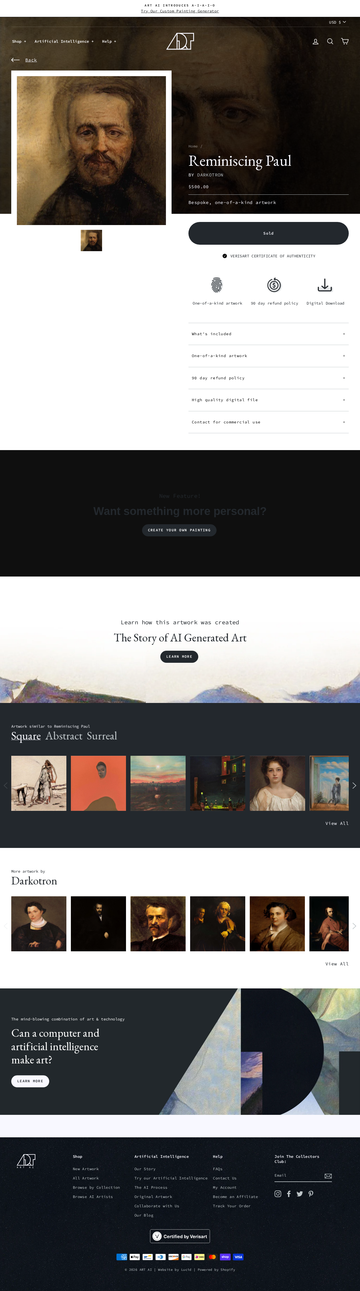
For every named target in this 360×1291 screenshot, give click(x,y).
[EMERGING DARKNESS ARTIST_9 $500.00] (98, 924)
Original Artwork (153, 1196)
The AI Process (151, 1187)
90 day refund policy (268, 377)
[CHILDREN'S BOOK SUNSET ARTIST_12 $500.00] (158, 783)
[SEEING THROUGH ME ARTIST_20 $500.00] (277, 783)
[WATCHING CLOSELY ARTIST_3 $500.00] (98, 783)
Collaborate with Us (156, 1206)
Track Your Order (232, 1206)
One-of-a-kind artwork (268, 355)
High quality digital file (268, 399)
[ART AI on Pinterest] (310, 1193)
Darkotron (210, 175)
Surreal (102, 735)
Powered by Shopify (216, 1269)
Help (108, 41)
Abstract (63, 735)
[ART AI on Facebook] (288, 1193)
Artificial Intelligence (63, 41)
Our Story (145, 1169)
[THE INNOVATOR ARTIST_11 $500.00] (38, 783)
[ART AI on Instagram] (277, 1193)
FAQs (217, 1169)
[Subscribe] (328, 1175)
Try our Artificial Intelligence (171, 1178)
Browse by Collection (96, 1187)
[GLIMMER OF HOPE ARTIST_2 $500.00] (217, 783)
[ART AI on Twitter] (299, 1193)
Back (31, 60)
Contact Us (225, 1178)
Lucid (186, 1269)
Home (193, 146)
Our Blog (143, 1215)
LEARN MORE (30, 1081)
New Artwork (86, 1169)
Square (26, 735)
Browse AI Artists (93, 1196)
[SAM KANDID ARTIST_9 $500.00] (277, 924)
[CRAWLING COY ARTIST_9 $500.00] (38, 924)
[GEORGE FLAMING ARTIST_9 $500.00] (158, 924)
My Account (225, 1187)
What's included (268, 333)
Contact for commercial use (268, 422)
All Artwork (86, 1178)
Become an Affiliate (235, 1196)
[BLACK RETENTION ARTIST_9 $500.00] (217, 924)
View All (337, 823)
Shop (18, 41)
